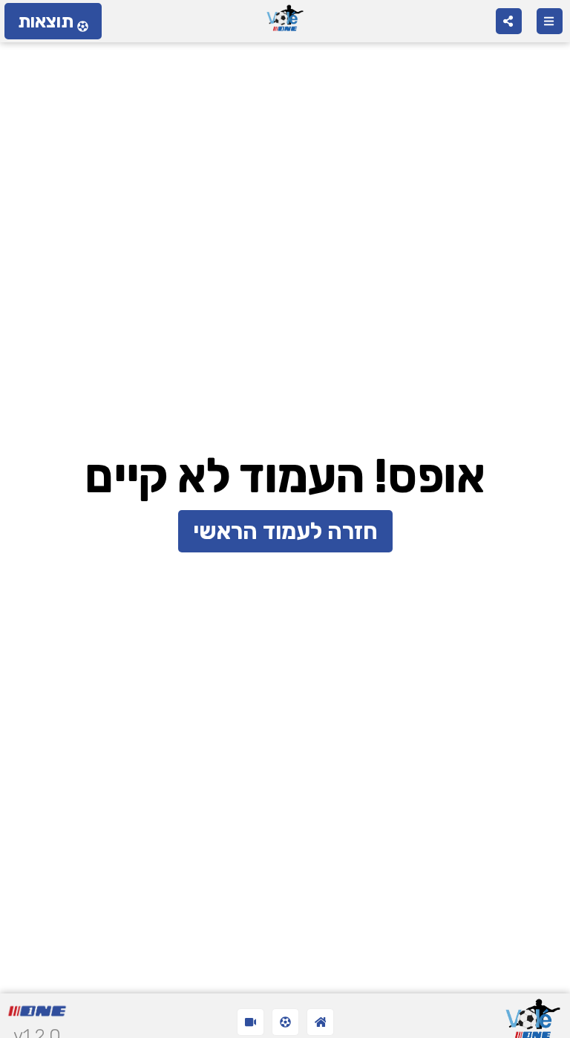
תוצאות (45, 21)
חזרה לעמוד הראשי (285, 531)
